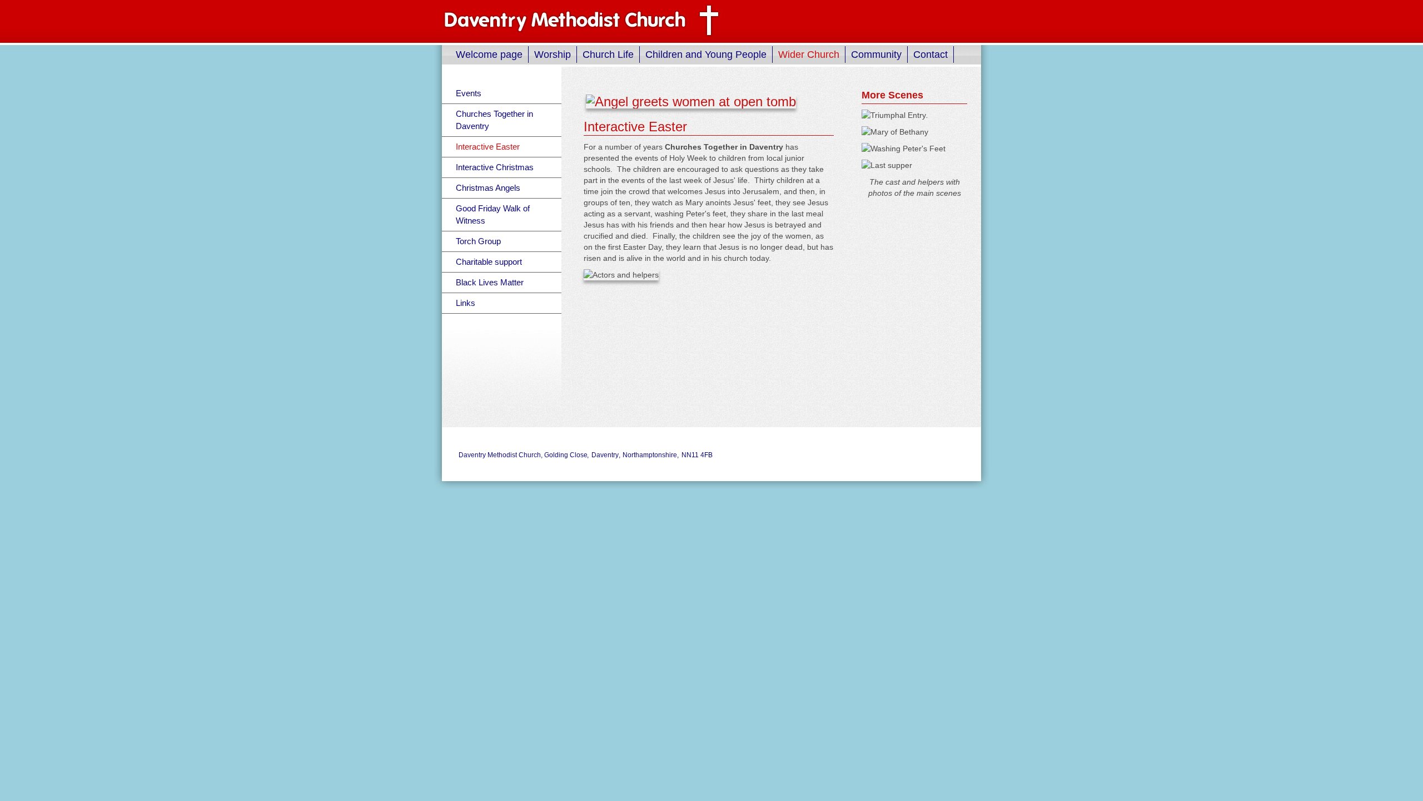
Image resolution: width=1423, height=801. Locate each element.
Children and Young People (706, 54)
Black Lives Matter (490, 282)
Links (465, 303)
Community (876, 54)
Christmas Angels (488, 187)
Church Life (608, 54)
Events (468, 93)
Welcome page (489, 54)
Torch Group (478, 241)
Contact (930, 54)
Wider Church (808, 54)
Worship (552, 54)
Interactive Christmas (495, 167)
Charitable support (489, 261)
